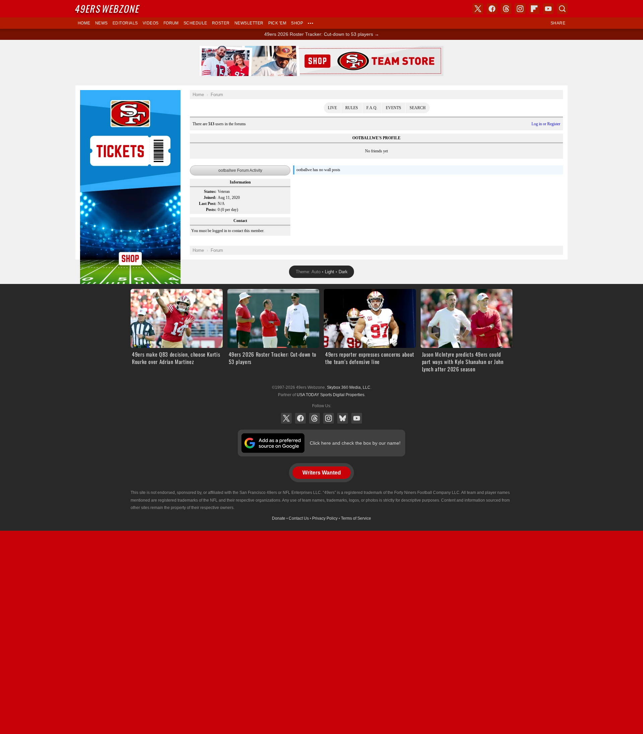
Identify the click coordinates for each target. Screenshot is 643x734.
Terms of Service (356, 518)
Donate (278, 518)
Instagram (328, 418)
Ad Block (89, 93)
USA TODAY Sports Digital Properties (330, 394)
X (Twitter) (286, 418)
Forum (171, 23)
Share (558, 23)
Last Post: (207, 203)
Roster (221, 23)
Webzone (108, 8)
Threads (314, 418)
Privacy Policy (325, 518)
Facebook (300, 418)
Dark (343, 271)
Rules (351, 107)
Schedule (195, 23)
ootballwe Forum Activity (240, 170)
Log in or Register (545, 124)
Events (393, 107)
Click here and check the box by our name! (355, 443)
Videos (151, 23)
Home (84, 23)
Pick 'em (277, 23)
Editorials (125, 23)
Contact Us (299, 518)
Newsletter (249, 23)
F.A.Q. (371, 107)
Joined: (210, 197)
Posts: (211, 209)
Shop (297, 23)
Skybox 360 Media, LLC (348, 387)
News (101, 23)
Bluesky (342, 418)
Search (418, 107)
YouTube (356, 418)
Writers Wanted (321, 472)
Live (332, 107)
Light (329, 271)
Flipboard (534, 8)
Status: (210, 191)
